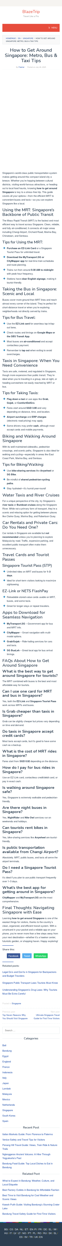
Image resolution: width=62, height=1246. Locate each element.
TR (31, 1237)
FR (40, 1229)
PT (29, 1233)
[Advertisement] (31, 104)
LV (15, 1233)
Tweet (27, 955)
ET (26, 1229)
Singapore (16, 1003)
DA (16, 1229)
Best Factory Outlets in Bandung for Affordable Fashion (30, 1189)
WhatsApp (40, 955)
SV (26, 1237)
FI (35, 1229)
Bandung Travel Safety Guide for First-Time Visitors (29, 1213)
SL (55, 1233)
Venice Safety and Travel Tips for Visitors (23, 1139)
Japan (5, 1083)
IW (55, 1229)
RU (45, 1233)
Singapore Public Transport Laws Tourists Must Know (30, 982)
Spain (5, 1121)
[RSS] (31, 3)
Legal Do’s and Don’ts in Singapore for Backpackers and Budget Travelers (29, 973)
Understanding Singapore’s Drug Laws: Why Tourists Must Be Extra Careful (29, 991)
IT (11, 1233)
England (6, 1061)
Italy (4, 1077)
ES (21, 1237)
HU (6, 1233)
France (6, 1066)
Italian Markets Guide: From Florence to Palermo (27, 1134)
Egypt (5, 1056)
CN (41, 1237)
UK (36, 1237)
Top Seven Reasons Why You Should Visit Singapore (15, 1015)
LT (19, 1233)
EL (50, 1229)
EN (31, 1229)
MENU (54, 27)
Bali (4, 1045)
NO (24, 1233)
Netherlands (8, 1104)
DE (45, 1229)
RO (39, 1233)
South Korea (8, 1115)
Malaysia (7, 1094)
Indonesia (7, 1072)
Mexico (6, 1099)
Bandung (7, 1050)
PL (34, 1233)
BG (6, 1229)
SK (50, 1233)
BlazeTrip (31, 11)
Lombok (6, 1088)
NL (21, 1229)
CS (11, 1229)
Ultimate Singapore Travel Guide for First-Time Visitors (47, 1015)
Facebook (13, 955)
